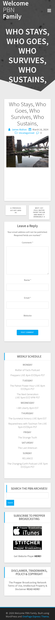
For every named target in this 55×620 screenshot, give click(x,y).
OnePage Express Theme (35, 616)
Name (27, 280)
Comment (27, 242)
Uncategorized (26, 132)
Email (27, 297)
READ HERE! (33, 589)
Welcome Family (16, 10)
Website (28, 315)
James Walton (19, 129)
